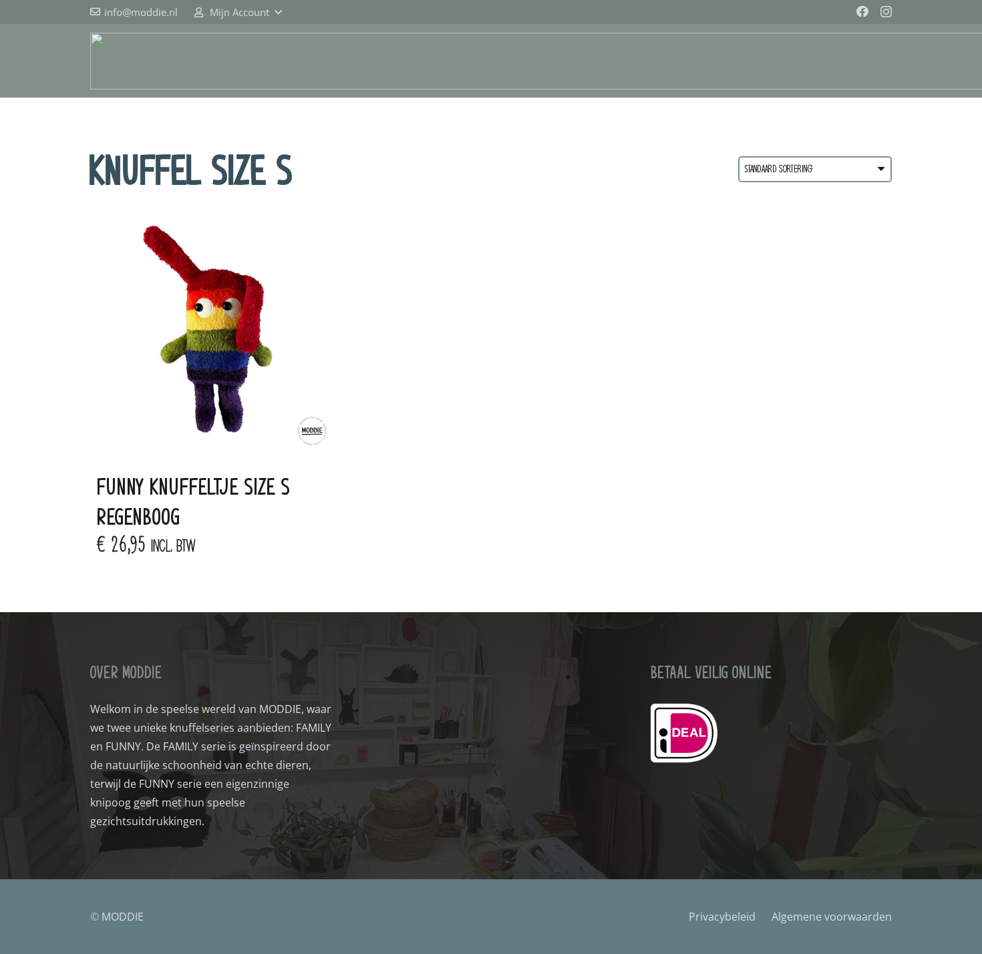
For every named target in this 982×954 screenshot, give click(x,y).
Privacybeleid (722, 916)
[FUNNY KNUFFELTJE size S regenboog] (215, 332)
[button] (236, 12)
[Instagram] (886, 12)
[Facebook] (862, 11)
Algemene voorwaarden (832, 916)
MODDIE (123, 916)
